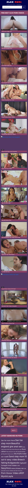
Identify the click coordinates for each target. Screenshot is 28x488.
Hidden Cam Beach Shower (8, 185)
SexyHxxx (6, 468)
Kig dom (5, 453)
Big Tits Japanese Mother (8, 426)
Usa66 (6, 457)
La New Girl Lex (6, 271)
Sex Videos (8, 484)
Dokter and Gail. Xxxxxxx (16, 470)
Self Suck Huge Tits (6, 31)
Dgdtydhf (23, 463)
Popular (19, 4)
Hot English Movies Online (8, 82)
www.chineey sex (17, 468)
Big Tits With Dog (6, 203)
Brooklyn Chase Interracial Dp (9, 409)
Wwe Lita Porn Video (7, 168)
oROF (21, 473)
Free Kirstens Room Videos (8, 117)
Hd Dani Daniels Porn (7, 48)
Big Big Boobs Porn (6, 220)
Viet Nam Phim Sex (6, 340)
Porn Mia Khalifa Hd (6, 65)
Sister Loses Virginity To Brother (9, 374)
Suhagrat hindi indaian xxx (10, 465)
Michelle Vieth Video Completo (9, 306)
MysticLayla (7, 476)
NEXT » (14, 430)
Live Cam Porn (11, 4)
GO (24, 7)
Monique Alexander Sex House (9, 357)
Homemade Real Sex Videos (9, 134)
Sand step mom (16, 456)
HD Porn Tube (19, 484)
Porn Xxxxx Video (9, 473)
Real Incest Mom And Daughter (9, 151)
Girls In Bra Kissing (6, 392)
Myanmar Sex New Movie (8, 254)
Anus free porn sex (16, 449)
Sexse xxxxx (10, 453)
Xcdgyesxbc (14, 462)
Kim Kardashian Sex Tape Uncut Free (11, 237)
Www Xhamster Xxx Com (8, 100)
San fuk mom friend (8, 440)
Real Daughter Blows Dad (8, 323)
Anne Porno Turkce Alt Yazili (8, 289)
